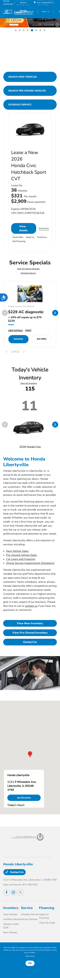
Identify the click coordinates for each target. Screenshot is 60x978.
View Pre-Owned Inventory (30, 633)
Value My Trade (47, 922)
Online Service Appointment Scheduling (30, 563)
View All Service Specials (28, 268)
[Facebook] (6, 892)
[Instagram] (13, 892)
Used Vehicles (10, 914)
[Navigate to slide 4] (27, 30)
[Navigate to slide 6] (36, 30)
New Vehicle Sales (17, 551)
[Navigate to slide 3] (23, 30)
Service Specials (29, 919)
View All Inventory (28, 383)
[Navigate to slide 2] (19, 30)
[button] (30, 754)
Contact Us (30, 642)
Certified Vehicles (12, 919)
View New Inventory (30, 623)
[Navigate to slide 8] (44, 30)
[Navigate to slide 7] (40, 30)
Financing (46, 908)
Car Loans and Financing (20, 559)
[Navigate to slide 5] (32, 30)
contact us (31, 606)
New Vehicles (10, 932)
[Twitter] (20, 892)
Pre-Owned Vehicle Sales (21, 555)
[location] (35, 2)
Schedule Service (28, 273)
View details (23, 228)
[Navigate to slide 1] (15, 30)
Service (27, 908)
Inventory (10, 908)
